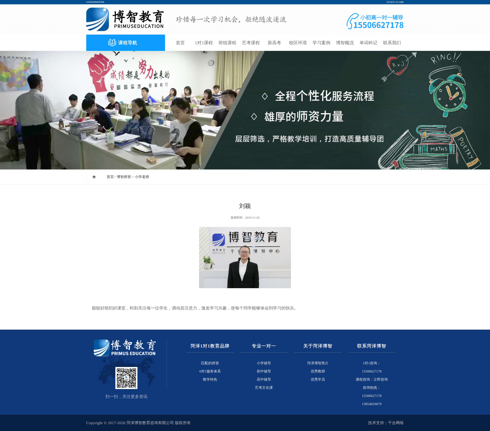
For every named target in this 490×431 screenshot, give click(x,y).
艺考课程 (251, 42)
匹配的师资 (210, 363)
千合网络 (396, 423)
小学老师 (142, 177)
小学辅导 (264, 363)
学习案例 (321, 42)
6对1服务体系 (210, 371)
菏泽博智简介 (318, 363)
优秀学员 (318, 379)
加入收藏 (399, 2)
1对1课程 (204, 42)
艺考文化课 (264, 388)
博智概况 (345, 42)
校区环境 (298, 42)
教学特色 (210, 379)
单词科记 (368, 42)
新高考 (274, 42)
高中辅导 (264, 379)
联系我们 (392, 42)
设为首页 (390, 2)
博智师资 (124, 177)
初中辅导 (264, 371)
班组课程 (227, 42)
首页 (180, 42)
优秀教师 (318, 371)
